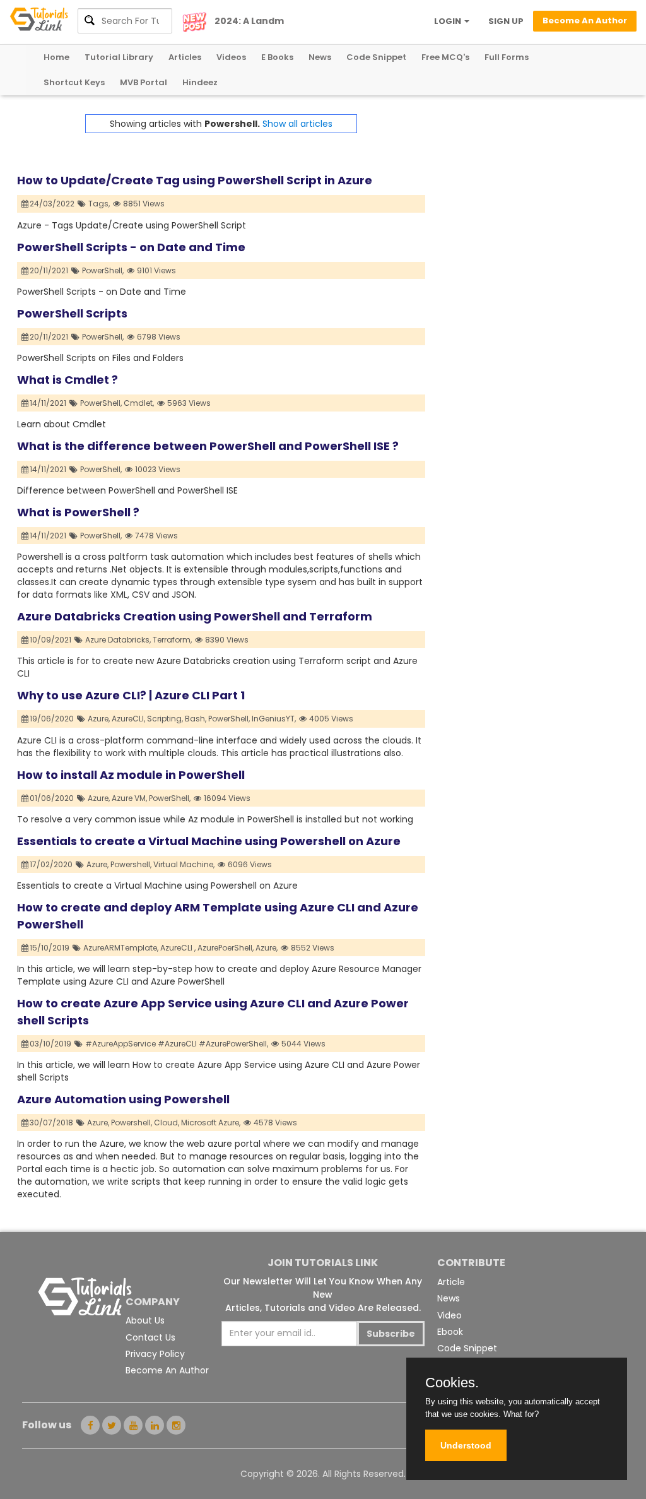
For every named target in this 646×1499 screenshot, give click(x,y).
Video (449, 1315)
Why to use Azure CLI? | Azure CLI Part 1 (131, 695)
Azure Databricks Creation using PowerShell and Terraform (194, 616)
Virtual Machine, (183, 864)
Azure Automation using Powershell (123, 1099)
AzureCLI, (128, 718)
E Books (277, 57)
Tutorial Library (119, 57)
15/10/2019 (50, 947)
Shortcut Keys (74, 82)
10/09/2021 (51, 639)
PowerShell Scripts (72, 313)
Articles (184, 57)
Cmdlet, (139, 403)
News (319, 57)
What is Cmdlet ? (67, 380)
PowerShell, (103, 270)
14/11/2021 (49, 403)
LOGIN (448, 21)
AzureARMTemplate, (120, 947)
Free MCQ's (445, 57)
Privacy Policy (155, 1354)
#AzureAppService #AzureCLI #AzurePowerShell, (176, 1043)
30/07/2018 (52, 1122)
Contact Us (150, 1337)
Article (451, 1282)
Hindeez (200, 82)
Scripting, (165, 718)
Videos (231, 57)
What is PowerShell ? (78, 512)
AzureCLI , (178, 947)
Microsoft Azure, (210, 1122)
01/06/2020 (53, 798)
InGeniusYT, (274, 718)
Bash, (195, 718)
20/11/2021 (50, 270)
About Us (145, 1320)
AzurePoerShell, (225, 947)
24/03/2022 (53, 203)
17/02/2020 (52, 864)
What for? (521, 1414)
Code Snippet (376, 57)
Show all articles (297, 123)
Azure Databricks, (118, 639)
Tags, (99, 203)
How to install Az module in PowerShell (131, 775)
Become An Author (167, 1370)
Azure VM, (129, 798)
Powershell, (130, 864)
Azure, (99, 718)
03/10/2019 (51, 1043)
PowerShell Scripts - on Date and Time (131, 247)
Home (56, 57)
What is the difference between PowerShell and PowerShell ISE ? (208, 446)
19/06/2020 (53, 718)
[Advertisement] (527, 193)
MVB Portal (143, 82)
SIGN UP (506, 21)
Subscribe (391, 1333)
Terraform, (172, 639)
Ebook (450, 1331)
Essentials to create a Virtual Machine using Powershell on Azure (209, 841)
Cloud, (166, 1122)
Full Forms (506, 57)
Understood (465, 1445)
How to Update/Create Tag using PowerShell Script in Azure (194, 180)
